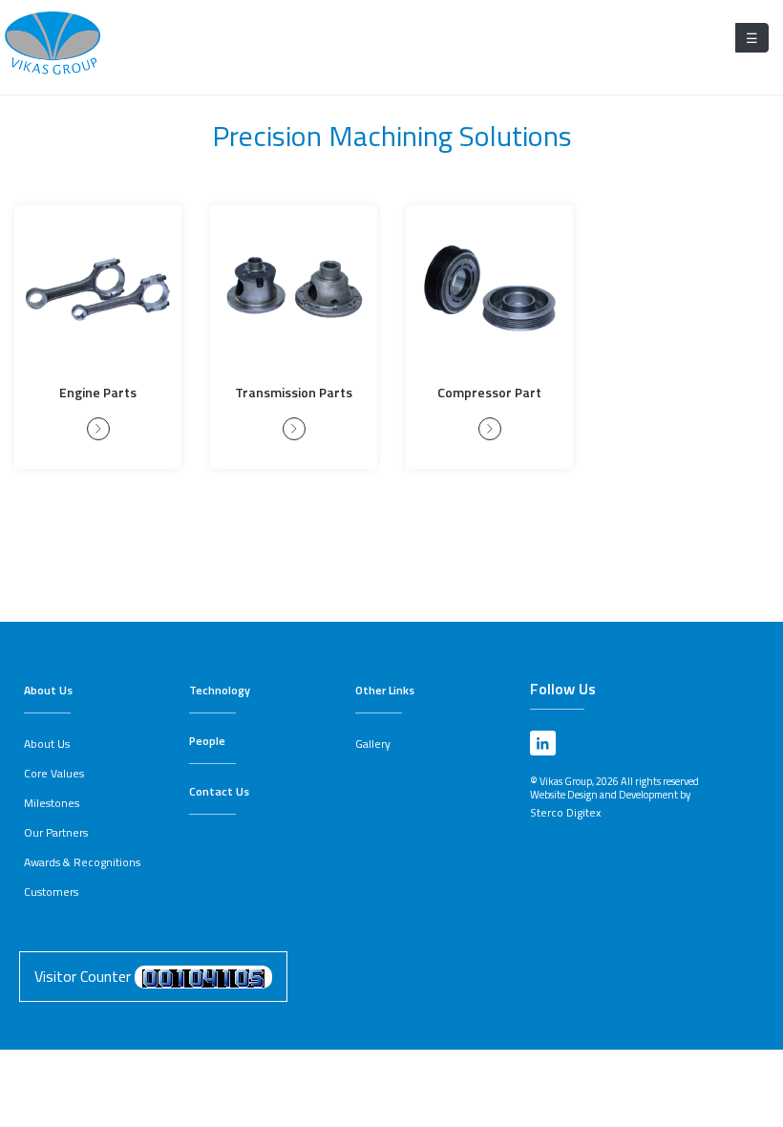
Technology (219, 690)
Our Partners (56, 832)
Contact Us (219, 791)
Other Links (384, 690)
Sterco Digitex (565, 812)
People (207, 741)
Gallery (373, 743)
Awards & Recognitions (82, 862)
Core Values (54, 773)
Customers (51, 891)
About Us (48, 690)
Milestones (51, 803)
